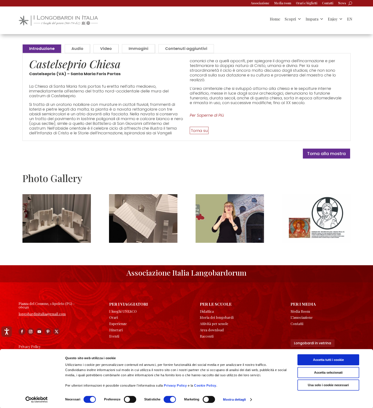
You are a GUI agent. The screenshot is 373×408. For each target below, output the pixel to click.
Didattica (207, 311)
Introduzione (42, 48)
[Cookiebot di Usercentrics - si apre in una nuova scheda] (36, 399)
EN (349, 19)
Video (106, 48)
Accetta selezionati (328, 372)
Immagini (138, 48)
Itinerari (116, 330)
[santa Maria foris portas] (230, 241)
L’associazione (302, 317)
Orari (113, 317)
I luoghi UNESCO (123, 311)
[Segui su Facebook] (22, 331)
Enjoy (333, 19)
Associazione (260, 3)
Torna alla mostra (326, 154)
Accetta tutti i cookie (328, 360)
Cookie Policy (205, 385)
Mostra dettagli (234, 399)
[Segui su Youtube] (39, 331)
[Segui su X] (56, 331)
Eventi (114, 336)
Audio (77, 48)
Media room (282, 3)
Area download (212, 330)
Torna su (199, 130)
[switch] (130, 399)
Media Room (300, 311)
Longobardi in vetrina (312, 343)
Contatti (327, 3)
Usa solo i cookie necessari (328, 385)
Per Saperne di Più (207, 115)
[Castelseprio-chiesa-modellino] (56, 241)
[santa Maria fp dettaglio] (143, 241)
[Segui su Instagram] (30, 331)
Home (275, 19)
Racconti (206, 336)
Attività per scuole (214, 323)
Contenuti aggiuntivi (186, 48)
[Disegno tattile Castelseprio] (316, 241)
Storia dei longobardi (217, 317)
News (342, 3)
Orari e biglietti (306, 3)
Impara (312, 19)
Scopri (290, 19)
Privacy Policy (175, 385)
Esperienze (118, 323)
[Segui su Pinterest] (47, 331)
